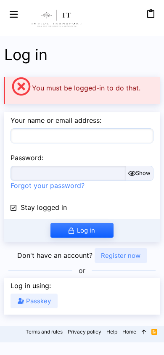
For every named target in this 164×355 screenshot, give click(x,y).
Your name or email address (55, 120)
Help (111, 332)
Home (129, 332)
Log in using (30, 285)
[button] (13, 13)
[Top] (144, 332)
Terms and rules (44, 332)
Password (26, 158)
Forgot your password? (48, 185)
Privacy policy (84, 332)
